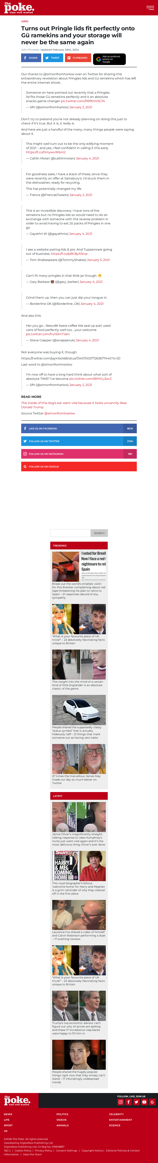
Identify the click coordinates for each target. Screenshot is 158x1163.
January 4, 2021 (87, 158)
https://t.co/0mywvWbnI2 (46, 152)
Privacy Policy (43, 1150)
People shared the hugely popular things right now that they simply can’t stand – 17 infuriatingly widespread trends (78, 1077)
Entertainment (120, 1119)
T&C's (7, 1150)
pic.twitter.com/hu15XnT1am (48, 334)
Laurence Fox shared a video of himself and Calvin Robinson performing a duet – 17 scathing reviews (78, 935)
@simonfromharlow (59, 413)
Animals (62, 1125)
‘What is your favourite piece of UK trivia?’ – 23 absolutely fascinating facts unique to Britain (78, 640)
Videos (24, 21)
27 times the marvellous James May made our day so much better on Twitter (76, 779)
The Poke (24, 7)
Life (6, 1119)
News (8, 1114)
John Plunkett (30, 49)
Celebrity (116, 1114)
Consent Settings (66, 1150)
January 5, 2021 (98, 260)
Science (114, 1125)
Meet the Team (32, 1154)
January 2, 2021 (80, 107)
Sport (8, 1125)
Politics (62, 1114)
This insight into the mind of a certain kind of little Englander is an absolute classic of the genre (77, 685)
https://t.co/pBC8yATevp (69, 254)
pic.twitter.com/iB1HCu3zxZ (90, 379)
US (5, 1130)
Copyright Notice (92, 1150)
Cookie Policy (23, 1150)
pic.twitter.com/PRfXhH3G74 (83, 101)
